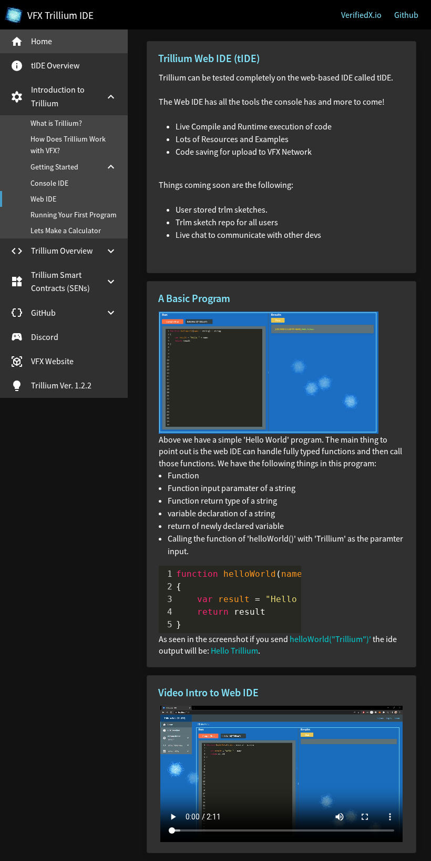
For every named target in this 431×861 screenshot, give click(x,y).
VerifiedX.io (361, 14)
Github (406, 14)
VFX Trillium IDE (60, 15)
